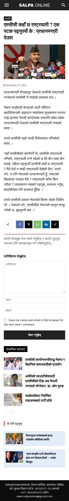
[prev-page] (6, 412)
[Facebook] (20, 224)
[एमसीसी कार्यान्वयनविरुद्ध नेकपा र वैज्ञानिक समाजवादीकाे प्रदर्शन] (13, 363)
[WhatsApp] (37, 224)
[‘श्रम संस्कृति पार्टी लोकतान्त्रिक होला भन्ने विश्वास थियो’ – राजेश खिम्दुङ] (14, 457)
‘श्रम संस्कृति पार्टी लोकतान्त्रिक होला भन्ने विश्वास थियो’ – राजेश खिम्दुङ (41, 457)
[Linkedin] (46, 224)
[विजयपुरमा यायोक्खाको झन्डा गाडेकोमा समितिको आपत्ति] (14, 438)
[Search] (63, 5)
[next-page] (12, 412)
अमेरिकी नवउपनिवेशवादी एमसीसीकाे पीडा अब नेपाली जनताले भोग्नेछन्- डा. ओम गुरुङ (44, 381)
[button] (6, 5)
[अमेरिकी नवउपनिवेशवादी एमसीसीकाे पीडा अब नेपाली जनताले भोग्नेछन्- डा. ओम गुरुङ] (13, 380)
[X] (28, 224)
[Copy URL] (55, 224)
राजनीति (8, 18)
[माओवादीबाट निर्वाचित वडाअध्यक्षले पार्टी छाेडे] (13, 399)
